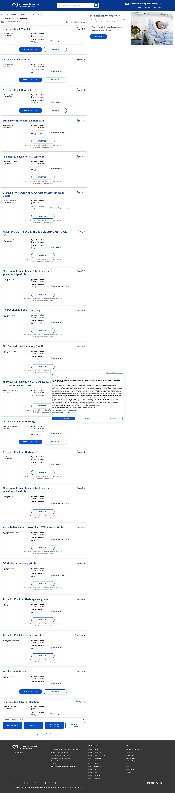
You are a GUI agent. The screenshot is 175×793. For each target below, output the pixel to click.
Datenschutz (50, 783)
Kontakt (157, 7)
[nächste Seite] (50, 733)
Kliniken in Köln (93, 769)
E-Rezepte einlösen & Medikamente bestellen (64, 749)
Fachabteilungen (131, 761)
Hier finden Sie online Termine (13, 720)
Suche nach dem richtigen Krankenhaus (62, 755)
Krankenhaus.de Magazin (134, 749)
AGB (43, 783)
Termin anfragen (30, 49)
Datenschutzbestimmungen (114, 373)
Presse (21, 783)
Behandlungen (130, 758)
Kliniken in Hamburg (94, 758)
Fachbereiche (24, 14)
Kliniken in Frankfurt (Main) (96, 755)
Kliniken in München (94, 752)
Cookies (37, 783)
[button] (82, 22)
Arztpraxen (36, 14)
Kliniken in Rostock (94, 778)
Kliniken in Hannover (94, 775)
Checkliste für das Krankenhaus (60, 761)
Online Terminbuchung (13, 22)
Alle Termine (75, 725)
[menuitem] (140, 7)
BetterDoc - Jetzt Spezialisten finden (61, 752)
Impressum (29, 783)
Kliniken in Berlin (93, 749)
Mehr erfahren (98, 36)
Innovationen (130, 769)
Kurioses (129, 764)
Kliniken (140, 7)
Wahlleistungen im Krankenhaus (60, 758)
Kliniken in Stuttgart (94, 764)
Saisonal (129, 772)
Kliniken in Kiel (93, 772)
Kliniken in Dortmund (95, 767)
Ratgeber (148, 7)
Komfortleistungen (56, 764)
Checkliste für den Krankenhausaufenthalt (63, 767)
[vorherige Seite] (37, 733)
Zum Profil (55, 49)
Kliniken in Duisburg (94, 761)
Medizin (128, 767)
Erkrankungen (130, 755)
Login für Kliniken (17, 752)
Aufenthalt (129, 752)
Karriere (59, 783)
